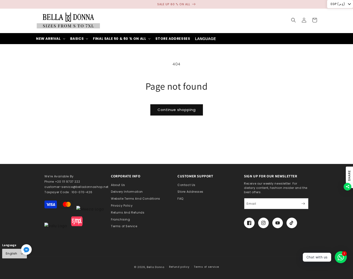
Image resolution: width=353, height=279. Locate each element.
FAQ (180, 199)
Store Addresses (190, 192)
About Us (118, 185)
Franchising (120, 219)
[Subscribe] (303, 203)
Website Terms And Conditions (135, 199)
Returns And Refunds (127, 212)
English (11, 253)
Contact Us (186, 185)
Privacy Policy (122, 205)
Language (205, 39)
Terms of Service (124, 226)
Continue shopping (177, 109)
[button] (293, 20)
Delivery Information (127, 192)
